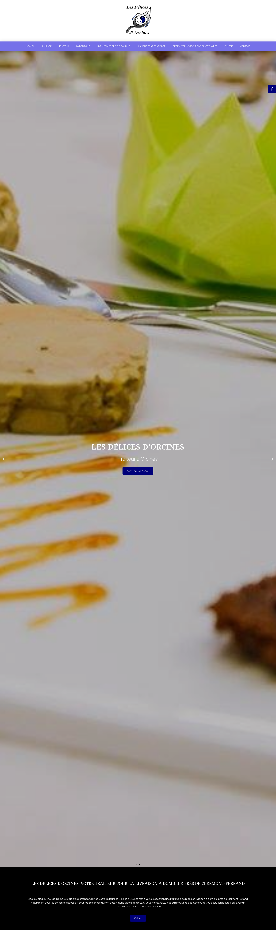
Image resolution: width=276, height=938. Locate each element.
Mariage (47, 46)
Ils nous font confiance (151, 46)
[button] (136, 864)
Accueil (31, 46)
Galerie (229, 46)
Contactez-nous (137, 477)
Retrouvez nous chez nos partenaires (195, 46)
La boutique (83, 46)
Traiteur (64, 46)
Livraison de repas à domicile (113, 46)
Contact (245, 46)
